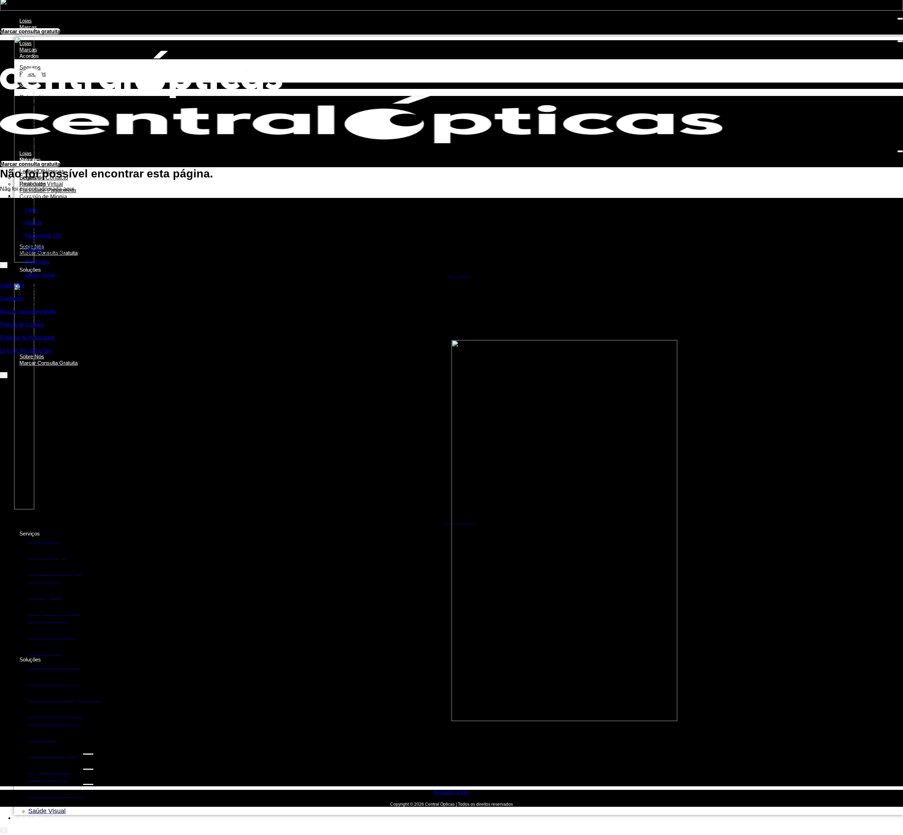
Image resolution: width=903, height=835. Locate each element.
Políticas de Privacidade (27, 337)
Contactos (12, 298)
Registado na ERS (451, 792)
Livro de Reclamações (26, 350)
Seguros (34, 249)
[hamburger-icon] (900, 19)
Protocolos (32, 184)
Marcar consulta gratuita (28, 311)
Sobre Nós (31, 818)
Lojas (25, 21)
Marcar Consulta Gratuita (48, 363)
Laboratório (33, 148)
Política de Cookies (22, 324)
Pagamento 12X (43, 235)
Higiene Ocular (38, 345)
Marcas (28, 27)
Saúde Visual (40, 275)
